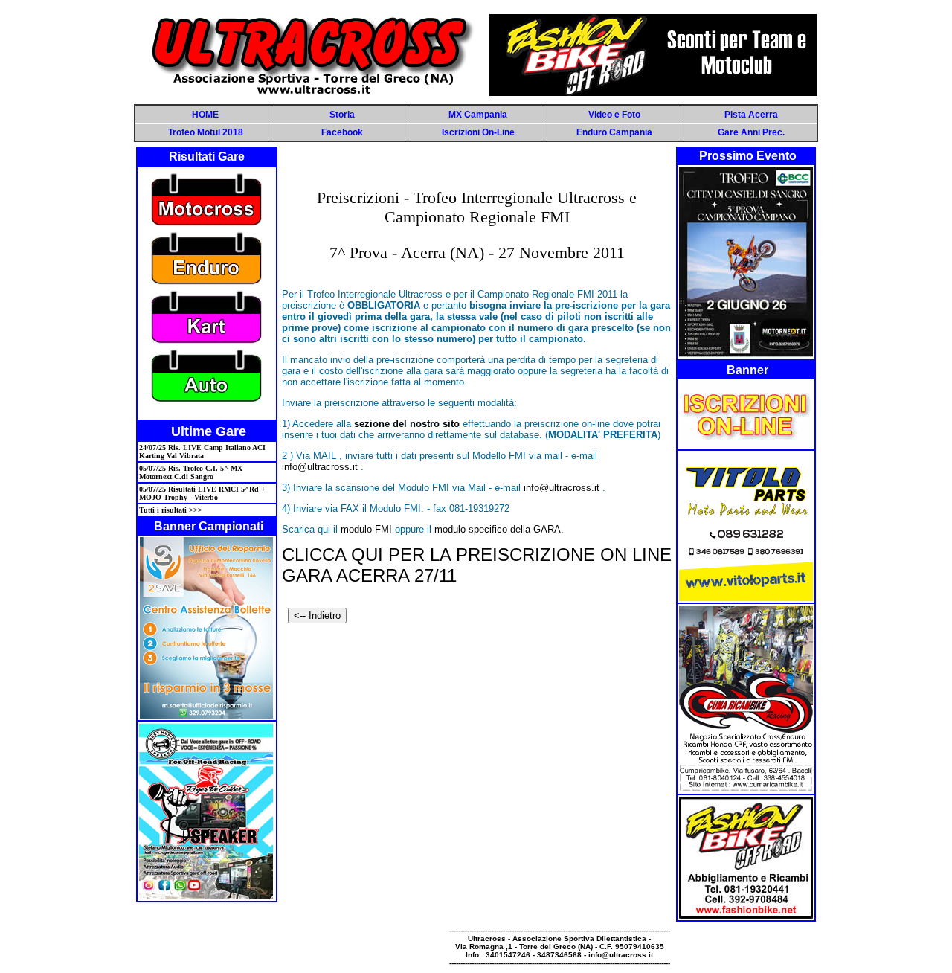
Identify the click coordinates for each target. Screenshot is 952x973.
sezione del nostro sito (407, 423)
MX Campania (477, 114)
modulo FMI (366, 529)
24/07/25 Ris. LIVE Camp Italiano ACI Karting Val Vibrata (202, 451)
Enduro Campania (614, 132)
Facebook (342, 132)
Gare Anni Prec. (751, 132)
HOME (205, 114)
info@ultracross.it (320, 466)
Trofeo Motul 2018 (205, 132)
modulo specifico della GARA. (499, 529)
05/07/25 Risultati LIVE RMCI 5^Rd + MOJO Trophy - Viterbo (202, 493)
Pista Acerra (751, 114)
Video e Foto (614, 114)
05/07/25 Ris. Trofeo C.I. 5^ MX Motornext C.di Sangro (190, 472)
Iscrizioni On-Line (478, 132)
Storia (342, 114)
